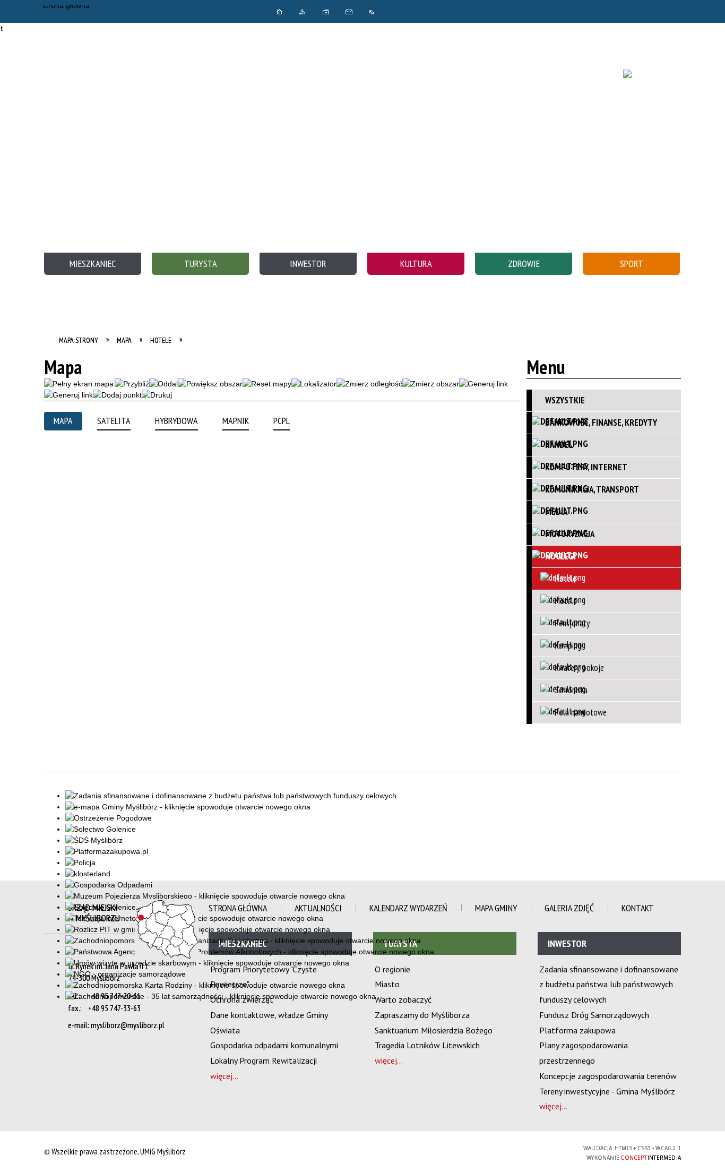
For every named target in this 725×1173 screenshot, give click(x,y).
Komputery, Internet (586, 467)
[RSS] (372, 12)
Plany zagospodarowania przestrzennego (583, 1053)
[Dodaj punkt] (117, 395)
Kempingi (569, 645)
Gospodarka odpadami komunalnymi (274, 1045)
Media (556, 512)
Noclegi (560, 556)
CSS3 (514, 1152)
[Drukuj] (157, 395)
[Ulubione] (326, 12)
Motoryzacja (569, 534)
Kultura (416, 263)
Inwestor (308, 263)
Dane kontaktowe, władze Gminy (269, 1015)
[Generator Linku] (483, 384)
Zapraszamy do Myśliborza (422, 1015)
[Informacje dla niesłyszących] (487, 11)
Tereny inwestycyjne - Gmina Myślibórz (607, 1091)
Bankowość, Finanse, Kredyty (601, 422)
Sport (631, 263)
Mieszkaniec (93, 263)
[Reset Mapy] (267, 384)
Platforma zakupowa (577, 1030)
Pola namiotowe (581, 712)
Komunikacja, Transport (592, 489)
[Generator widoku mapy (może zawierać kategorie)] (68, 395)
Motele (566, 601)
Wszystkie (565, 400)
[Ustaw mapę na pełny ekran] (79, 384)
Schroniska (571, 690)
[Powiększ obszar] (210, 384)
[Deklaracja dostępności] (462, 11)
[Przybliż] (132, 384)
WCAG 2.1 (547, 1152)
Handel (559, 445)
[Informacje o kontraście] (510, 11)
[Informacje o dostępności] (441, 11)
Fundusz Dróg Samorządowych (594, 1015)
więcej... (224, 1076)
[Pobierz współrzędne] (313, 384)
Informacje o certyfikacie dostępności (362, 1152)
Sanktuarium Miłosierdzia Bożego (434, 1030)
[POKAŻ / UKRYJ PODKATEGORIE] (670, 422)
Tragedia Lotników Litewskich (427, 1045)
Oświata (225, 1030)
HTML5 (498, 1152)
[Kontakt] (349, 12)
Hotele (565, 578)
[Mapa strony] (302, 11)
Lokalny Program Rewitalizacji (263, 1060)
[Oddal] (163, 384)
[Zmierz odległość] (369, 384)
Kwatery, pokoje (579, 668)
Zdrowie (524, 263)
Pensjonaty (572, 623)
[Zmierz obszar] (430, 384)
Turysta (200, 263)
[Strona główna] (279, 11)
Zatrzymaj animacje (420, 11)
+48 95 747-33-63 (114, 1008)
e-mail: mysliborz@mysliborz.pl (116, 1025)
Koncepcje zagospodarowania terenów (608, 1076)
